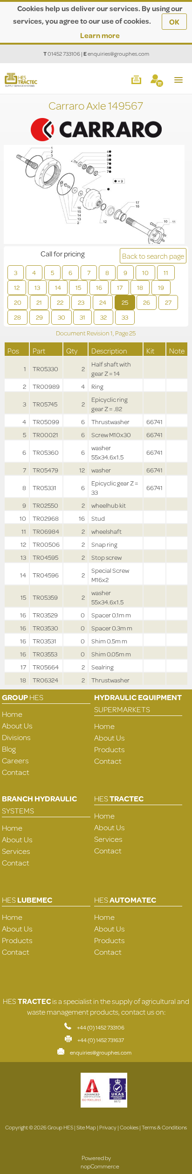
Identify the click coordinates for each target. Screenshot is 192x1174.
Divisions (16, 737)
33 (125, 317)
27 (168, 302)
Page (122, 333)
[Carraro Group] (96, 119)
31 (82, 317)
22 (60, 302)
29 (39, 317)
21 (39, 302)
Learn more (100, 35)
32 (103, 317)
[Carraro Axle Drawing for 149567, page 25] (94, 195)
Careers (15, 760)
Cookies (129, 1127)
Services (16, 851)
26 (146, 302)
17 (120, 287)
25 (125, 302)
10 (145, 272)
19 (161, 287)
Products (109, 749)
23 (81, 302)
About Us (17, 725)
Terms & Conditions (164, 1127)
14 (58, 287)
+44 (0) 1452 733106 (100, 1027)
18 (140, 287)
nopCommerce (100, 1166)
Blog (9, 748)
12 (17, 287)
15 (78, 287)
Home (12, 714)
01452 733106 (64, 54)
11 (166, 272)
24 (102, 302)
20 (17, 302)
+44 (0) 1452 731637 (100, 1040)
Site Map (86, 1127)
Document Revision (83, 333)
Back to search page (153, 255)
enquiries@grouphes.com (118, 54)
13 (37, 287)
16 (99, 287)
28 (17, 317)
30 (61, 317)
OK (174, 21)
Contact (15, 772)
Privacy (108, 1127)
